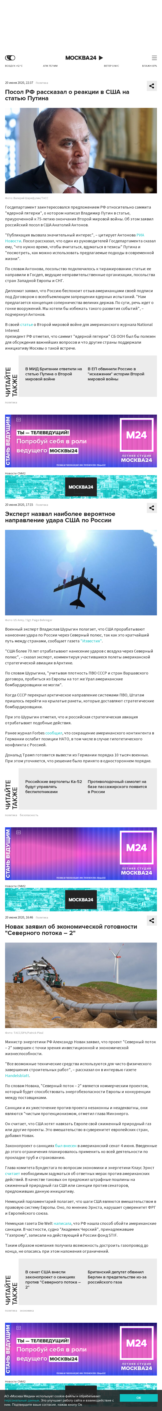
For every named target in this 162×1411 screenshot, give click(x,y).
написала (62, 1223)
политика (11, 402)
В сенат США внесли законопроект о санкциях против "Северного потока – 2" (53, 1280)
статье (26, 325)
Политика (42, 83)
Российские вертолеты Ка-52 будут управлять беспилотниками (53, 786)
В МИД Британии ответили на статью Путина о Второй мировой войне (53, 374)
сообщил (53, 733)
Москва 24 (81, 58)
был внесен (66, 1146)
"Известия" (91, 641)
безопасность (29, 815)
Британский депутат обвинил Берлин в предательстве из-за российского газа (117, 1277)
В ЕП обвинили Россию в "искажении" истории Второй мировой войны (116, 374)
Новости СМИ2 (15, 473)
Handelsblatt (17, 1076)
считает (12, 1174)
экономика (27, 1310)
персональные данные (21, 1400)
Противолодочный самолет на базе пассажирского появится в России (117, 786)
